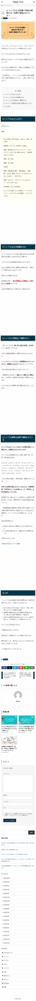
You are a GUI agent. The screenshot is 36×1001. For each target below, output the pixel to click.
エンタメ (6, 960)
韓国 (5, 987)
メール (5, 801)
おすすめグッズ (8, 952)
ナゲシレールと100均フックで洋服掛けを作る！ (15, 854)
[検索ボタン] (34, 2)
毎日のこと (7, 975)
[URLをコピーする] (32, 667)
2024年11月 (6, 882)
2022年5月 (6, 920)
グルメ (5, 964)
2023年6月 (6, 893)
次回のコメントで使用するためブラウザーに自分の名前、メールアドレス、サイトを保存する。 (18, 814)
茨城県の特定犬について (9, 543)
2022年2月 (6, 931)
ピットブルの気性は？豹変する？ (16, 100)
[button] (4, 667)
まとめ (8, 106)
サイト (5, 807)
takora (18, 701)
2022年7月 (6, 912)
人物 (5, 972)
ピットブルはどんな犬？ (13, 94)
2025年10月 (6, 878)
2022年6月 (6, 916)
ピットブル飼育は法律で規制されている (18, 103)
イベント (6, 956)
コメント (6, 773)
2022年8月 (6, 908)
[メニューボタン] (2, 2)
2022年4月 (6, 924)
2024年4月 (6, 889)
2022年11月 (6, 897)
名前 (5, 795)
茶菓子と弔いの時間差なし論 (9, 849)
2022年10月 (6, 901)
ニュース (5, 18)
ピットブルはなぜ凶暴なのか (15, 97)
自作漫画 (6, 983)
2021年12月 (6, 939)
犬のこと (6, 979)
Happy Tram (18, 2)
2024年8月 (6, 885)
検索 (31, 832)
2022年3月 (6, 927)
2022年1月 (6, 935)
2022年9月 (6, 905)
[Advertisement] (18, 220)
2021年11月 (6, 943)
